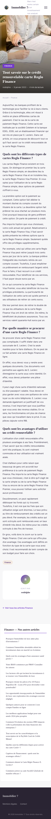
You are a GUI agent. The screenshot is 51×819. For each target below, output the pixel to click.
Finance (8, 66)
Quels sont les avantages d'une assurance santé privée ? (25, 657)
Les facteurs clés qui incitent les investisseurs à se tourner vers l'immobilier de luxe (25, 674)
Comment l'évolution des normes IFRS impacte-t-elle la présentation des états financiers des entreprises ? (25, 725)
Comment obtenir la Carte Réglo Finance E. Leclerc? (23, 763)
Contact (23, 804)
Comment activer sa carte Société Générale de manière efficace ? (24, 772)
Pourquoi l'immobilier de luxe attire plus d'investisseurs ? (22, 640)
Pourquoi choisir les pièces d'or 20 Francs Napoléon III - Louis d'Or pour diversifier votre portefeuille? (25, 684)
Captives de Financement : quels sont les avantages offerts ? (22, 754)
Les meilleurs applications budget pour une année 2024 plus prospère (23, 714)
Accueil (5, 98)
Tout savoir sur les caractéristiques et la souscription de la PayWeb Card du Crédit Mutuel (23, 736)
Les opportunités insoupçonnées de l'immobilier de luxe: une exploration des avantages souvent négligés (25, 696)
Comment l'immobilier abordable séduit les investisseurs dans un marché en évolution (23, 648)
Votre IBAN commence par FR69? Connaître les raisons (24, 665)
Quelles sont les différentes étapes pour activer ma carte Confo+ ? (25, 746)
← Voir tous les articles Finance (18, 608)
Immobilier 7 (17, 7)
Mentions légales (10, 804)
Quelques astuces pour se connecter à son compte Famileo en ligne (23, 706)
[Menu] (45, 7)
